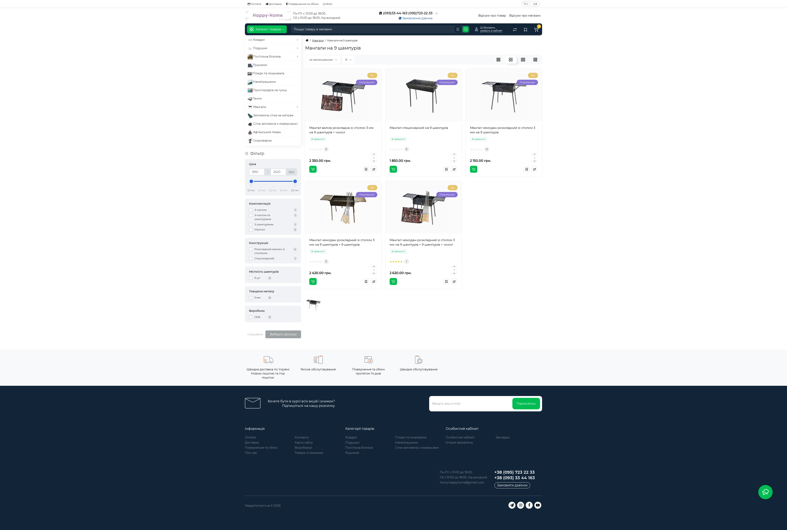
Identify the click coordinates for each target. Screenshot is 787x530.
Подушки (352, 442)
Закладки (503, 437)
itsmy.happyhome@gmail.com (462, 482)
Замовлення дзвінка (416, 18)
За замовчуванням (321, 59)
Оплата (255, 4)
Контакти (302, 437)
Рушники (352, 453)
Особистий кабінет (460, 437)
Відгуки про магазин (524, 15)
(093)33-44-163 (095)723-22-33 (407, 13)
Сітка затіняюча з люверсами (417, 447)
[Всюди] (458, 29)
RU (526, 3)
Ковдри (351, 437)
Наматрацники (406, 442)
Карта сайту (304, 442)
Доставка (275, 4)
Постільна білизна (359, 447)
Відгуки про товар (492, 15)
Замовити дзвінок (512, 485)
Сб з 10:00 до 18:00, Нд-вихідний (463, 477)
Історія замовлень (459, 442)
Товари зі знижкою (309, 453)
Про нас (251, 453)
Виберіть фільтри (283, 334)
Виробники (303, 447)
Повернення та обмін (303, 4)
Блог (329, 4)
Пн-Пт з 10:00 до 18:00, (456, 472)
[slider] (251, 181)
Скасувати (255, 334)
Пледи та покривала (410, 437)
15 (346, 59)
